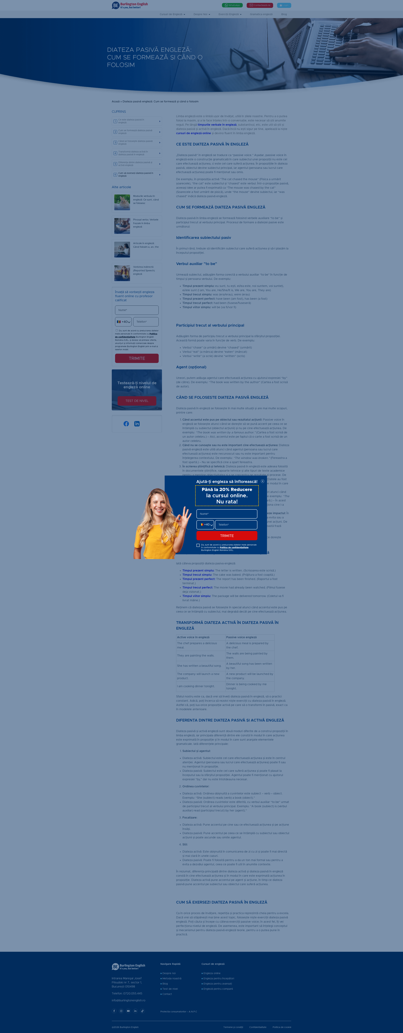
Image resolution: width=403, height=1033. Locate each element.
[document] (201, 516)
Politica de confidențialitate (234, 548)
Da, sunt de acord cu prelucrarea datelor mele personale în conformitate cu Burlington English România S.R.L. (229, 547)
